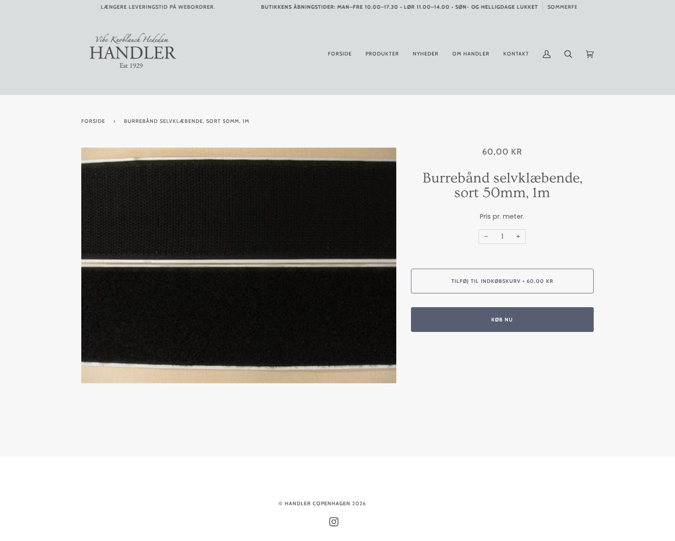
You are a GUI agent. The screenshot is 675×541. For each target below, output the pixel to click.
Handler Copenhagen (317, 503)
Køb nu (502, 319)
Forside (93, 121)
